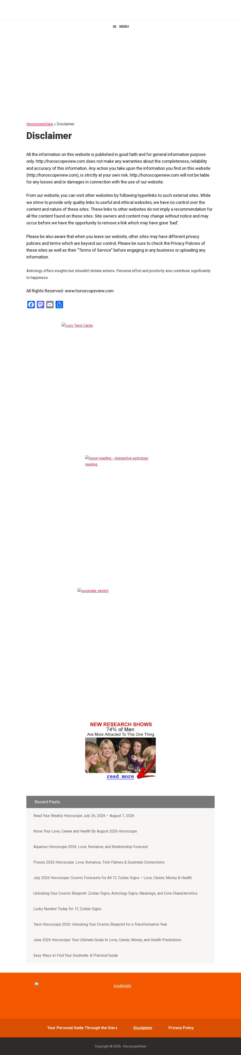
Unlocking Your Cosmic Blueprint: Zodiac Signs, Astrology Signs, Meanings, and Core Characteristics (115, 893)
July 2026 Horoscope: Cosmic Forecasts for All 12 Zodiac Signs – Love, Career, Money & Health (112, 878)
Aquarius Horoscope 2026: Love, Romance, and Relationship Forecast (90, 847)
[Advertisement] (120, 69)
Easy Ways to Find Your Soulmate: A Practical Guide (75, 955)
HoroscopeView (120, 9)
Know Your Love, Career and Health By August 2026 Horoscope (85, 831)
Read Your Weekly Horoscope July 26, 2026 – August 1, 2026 (83, 815)
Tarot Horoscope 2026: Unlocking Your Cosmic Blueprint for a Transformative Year (100, 924)
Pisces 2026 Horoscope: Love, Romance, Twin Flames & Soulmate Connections (99, 862)
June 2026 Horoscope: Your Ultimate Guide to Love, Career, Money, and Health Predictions (107, 940)
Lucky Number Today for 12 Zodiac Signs (67, 909)
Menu (124, 26)
